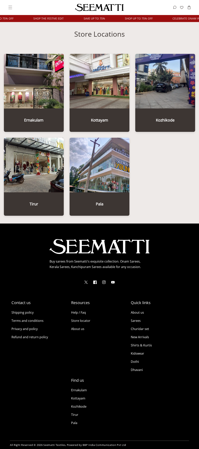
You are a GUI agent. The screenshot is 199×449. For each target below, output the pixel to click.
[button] (10, 7)
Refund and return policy (29, 337)
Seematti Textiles (54, 445)
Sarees (136, 321)
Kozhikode (78, 406)
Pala (74, 423)
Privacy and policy (24, 329)
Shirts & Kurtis (141, 345)
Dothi (135, 361)
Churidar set (140, 329)
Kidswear (137, 353)
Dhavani (137, 370)
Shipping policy (22, 312)
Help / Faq (78, 312)
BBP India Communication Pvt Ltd (104, 445)
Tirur (74, 415)
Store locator (80, 321)
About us (77, 329)
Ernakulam (79, 390)
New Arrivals (140, 337)
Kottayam (78, 398)
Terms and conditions (27, 321)
